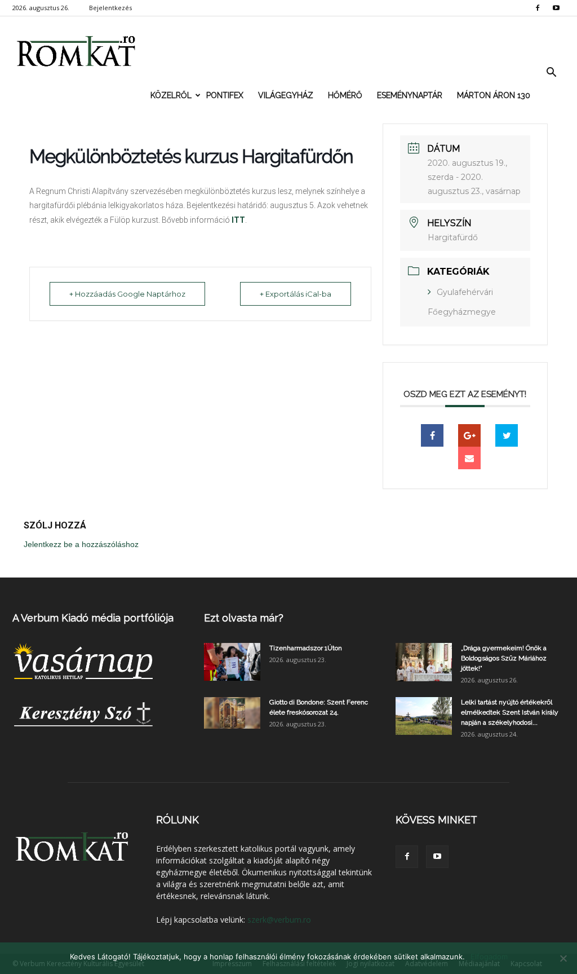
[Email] (469, 458)
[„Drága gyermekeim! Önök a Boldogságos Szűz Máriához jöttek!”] (424, 662)
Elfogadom (489, 956)
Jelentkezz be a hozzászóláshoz (81, 544)
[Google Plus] (469, 435)
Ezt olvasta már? (243, 618)
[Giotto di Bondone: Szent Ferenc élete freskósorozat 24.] (232, 713)
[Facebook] (537, 8)
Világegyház (285, 95)
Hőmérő (345, 95)
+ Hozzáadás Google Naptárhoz (127, 293)
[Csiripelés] (506, 435)
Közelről (171, 95)
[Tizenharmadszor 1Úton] (232, 662)
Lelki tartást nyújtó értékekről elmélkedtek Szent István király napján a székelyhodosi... (509, 712)
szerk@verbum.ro (279, 919)
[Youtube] (556, 8)
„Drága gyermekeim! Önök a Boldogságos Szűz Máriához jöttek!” (504, 658)
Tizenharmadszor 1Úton (305, 648)
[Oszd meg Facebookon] (432, 435)
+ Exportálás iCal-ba (295, 293)
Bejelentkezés (110, 7)
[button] (551, 72)
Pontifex (224, 95)
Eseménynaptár (409, 95)
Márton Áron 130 (493, 95)
